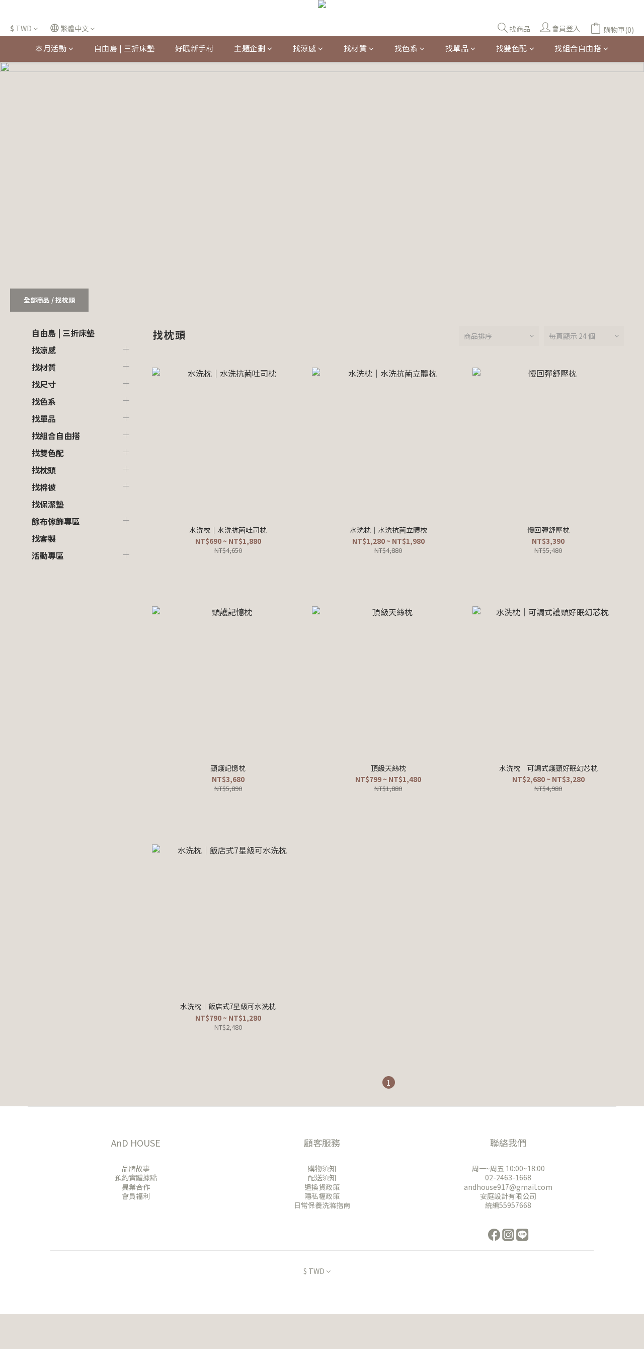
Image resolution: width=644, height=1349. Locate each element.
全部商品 (37, 300)
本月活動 (50, 48)
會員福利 (136, 1196)
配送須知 (322, 1177)
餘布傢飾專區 (56, 521)
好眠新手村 (194, 48)
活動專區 (48, 555)
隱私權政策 (322, 1196)
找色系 (406, 48)
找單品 (457, 48)
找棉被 (44, 487)
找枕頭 (65, 300)
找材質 (355, 48)
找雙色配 (511, 48)
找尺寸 (44, 384)
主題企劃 (249, 48)
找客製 (44, 538)
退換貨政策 (322, 1187)
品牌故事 (136, 1168)
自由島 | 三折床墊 (124, 48)
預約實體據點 (136, 1177)
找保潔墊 (48, 504)
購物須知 (322, 1168)
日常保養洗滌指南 (322, 1205)
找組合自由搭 (577, 48)
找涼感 (304, 48)
